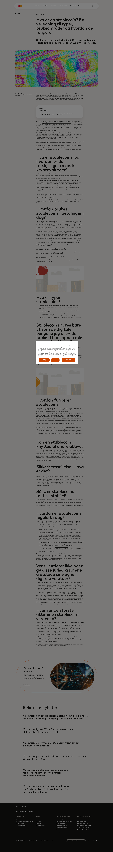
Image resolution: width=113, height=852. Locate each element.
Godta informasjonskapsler (44, 360)
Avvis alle (55, 360)
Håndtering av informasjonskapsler (68, 360)
